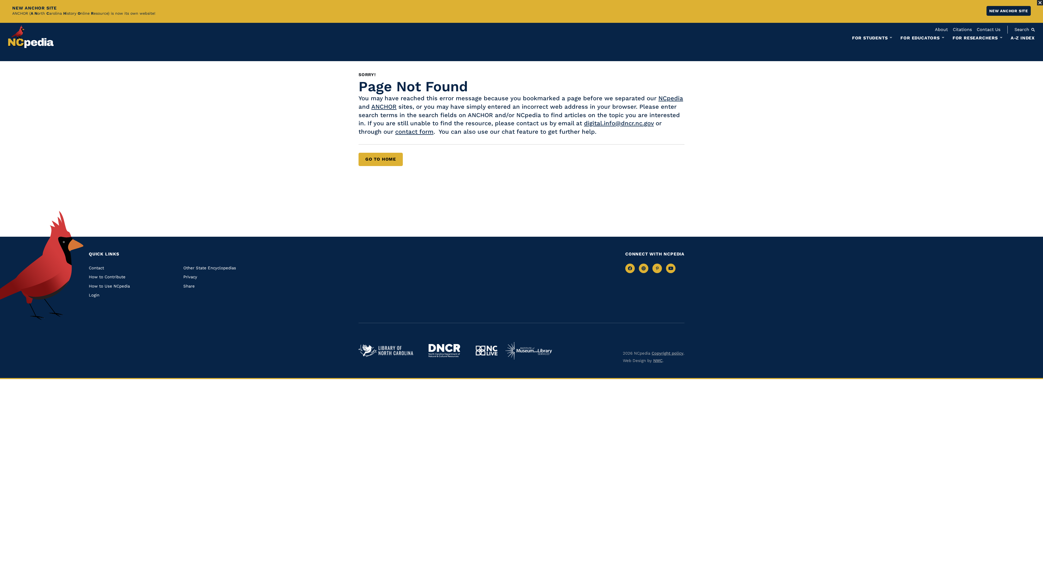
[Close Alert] (1040, 2)
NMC (657, 360)
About (941, 29)
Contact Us (988, 29)
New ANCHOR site (1008, 11)
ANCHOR (384, 106)
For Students (870, 38)
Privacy (190, 276)
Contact (96, 268)
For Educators (920, 38)
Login (94, 295)
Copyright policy (667, 353)
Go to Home (380, 159)
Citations (962, 29)
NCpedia (670, 98)
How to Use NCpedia (109, 286)
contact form (414, 131)
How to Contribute (107, 276)
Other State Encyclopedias (209, 268)
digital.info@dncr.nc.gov (619, 123)
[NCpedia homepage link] (31, 36)
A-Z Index (1023, 37)
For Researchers (975, 38)
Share (189, 286)
